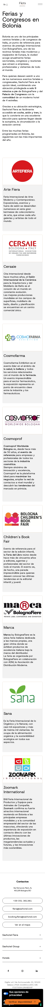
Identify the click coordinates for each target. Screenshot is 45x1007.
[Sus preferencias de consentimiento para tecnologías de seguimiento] (41, 1004)
